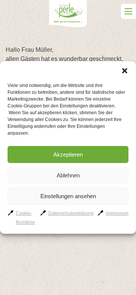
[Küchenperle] (68, 15)
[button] (124, 71)
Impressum (117, 213)
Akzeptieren (68, 154)
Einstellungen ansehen (68, 196)
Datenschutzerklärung (71, 213)
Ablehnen (68, 175)
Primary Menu (128, 11)
